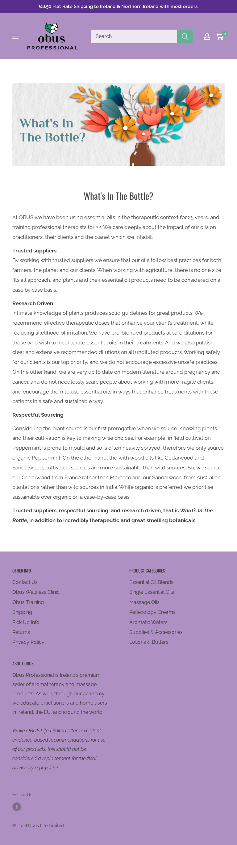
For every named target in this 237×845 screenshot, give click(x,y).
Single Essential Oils (151, 592)
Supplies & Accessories (156, 632)
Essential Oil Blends (151, 582)
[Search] (185, 36)
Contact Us (25, 582)
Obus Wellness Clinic (36, 592)
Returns (21, 632)
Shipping (22, 612)
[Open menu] (15, 36)
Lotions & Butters (148, 642)
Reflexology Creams (152, 612)
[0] (219, 36)
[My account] (207, 36)
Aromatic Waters (148, 622)
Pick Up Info (26, 622)
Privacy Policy (28, 642)
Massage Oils (144, 602)
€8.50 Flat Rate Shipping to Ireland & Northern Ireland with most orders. (118, 6)
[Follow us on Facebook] (16, 806)
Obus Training (28, 602)
